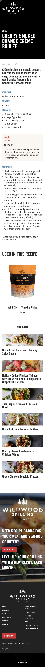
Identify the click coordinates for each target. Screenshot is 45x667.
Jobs (26, 622)
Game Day (6, 64)
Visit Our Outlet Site (32, 625)
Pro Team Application (29, 617)
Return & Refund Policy (30, 608)
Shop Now (8, 635)
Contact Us (9, 549)
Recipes (18, 64)
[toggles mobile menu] (39, 8)
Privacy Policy (30, 612)
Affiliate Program (31, 629)
